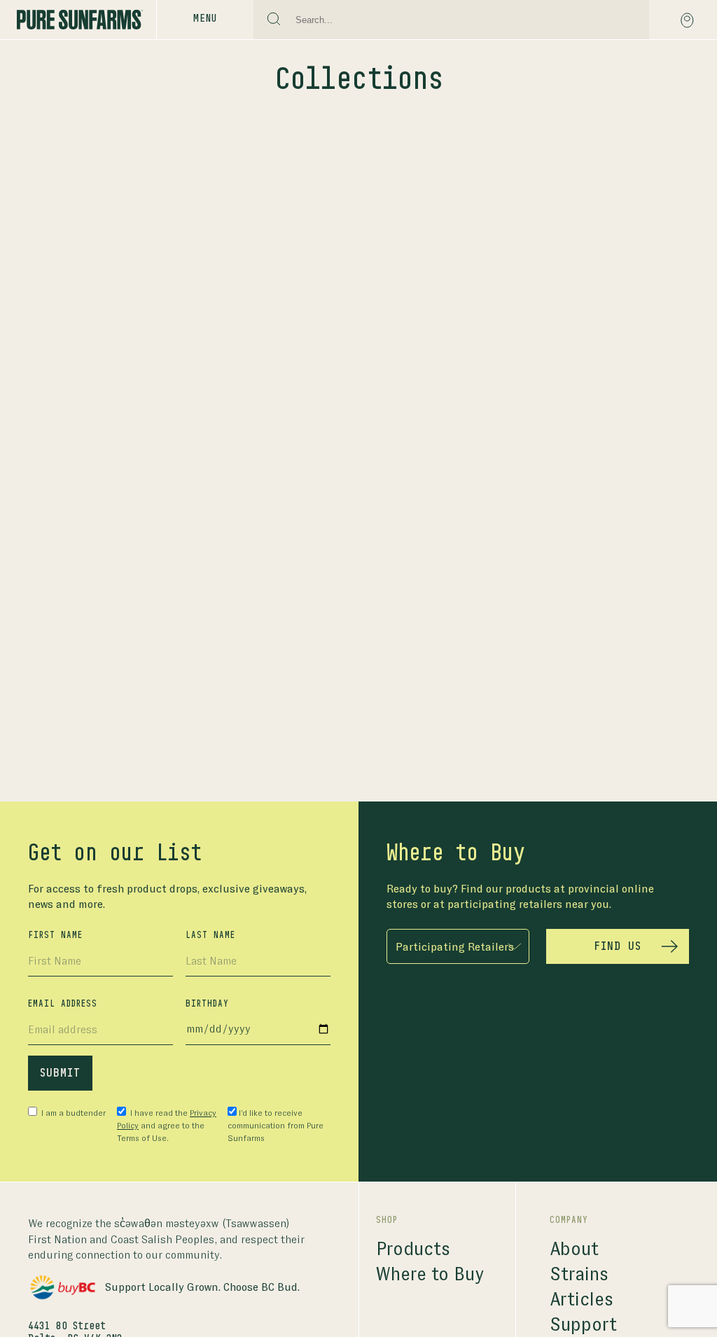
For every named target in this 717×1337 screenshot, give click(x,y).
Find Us (617, 946)
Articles (581, 1299)
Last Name (210, 935)
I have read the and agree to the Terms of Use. (166, 1125)
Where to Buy (430, 1274)
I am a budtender (72, 1113)
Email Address (62, 1004)
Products (413, 1249)
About (574, 1249)
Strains (579, 1274)
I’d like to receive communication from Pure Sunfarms (275, 1125)
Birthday (207, 1004)
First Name (55, 935)
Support (583, 1325)
